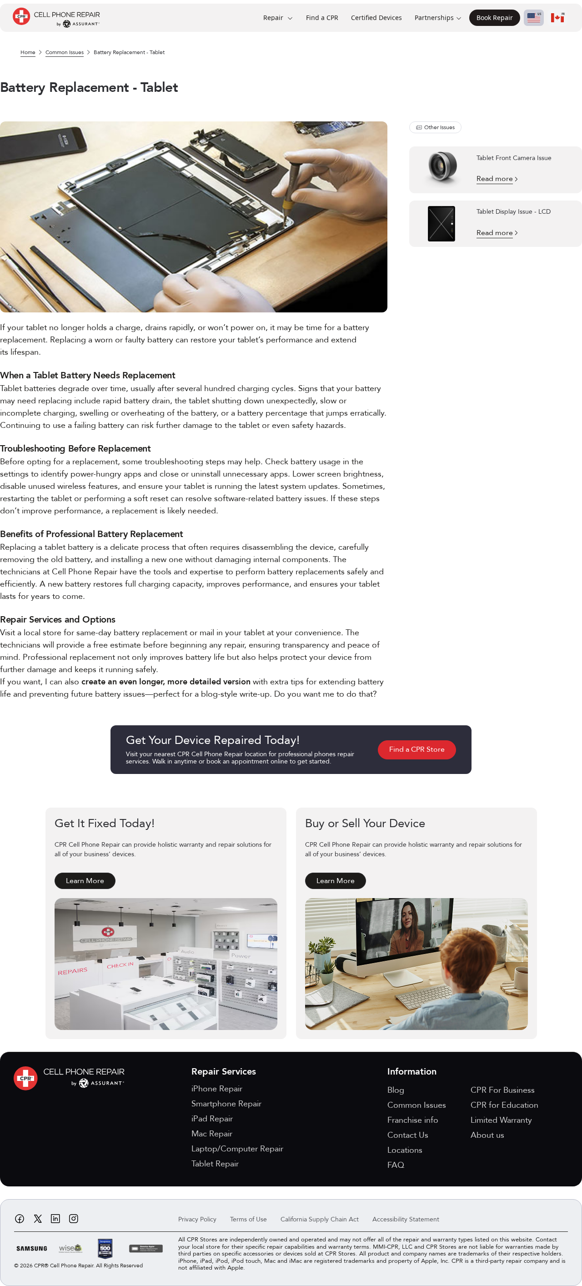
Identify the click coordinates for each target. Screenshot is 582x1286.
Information (411, 1071)
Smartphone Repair (226, 1104)
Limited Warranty (501, 1120)
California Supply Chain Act (320, 1219)
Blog (395, 1090)
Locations (404, 1150)
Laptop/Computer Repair (237, 1149)
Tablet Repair (215, 1164)
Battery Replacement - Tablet (129, 52)
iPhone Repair (216, 1089)
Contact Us (407, 1135)
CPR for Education (504, 1105)
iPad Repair (212, 1119)
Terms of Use (248, 1219)
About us (487, 1135)
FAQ (395, 1165)
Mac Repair (211, 1134)
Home (27, 52)
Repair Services (223, 1071)
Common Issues (64, 52)
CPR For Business (503, 1090)
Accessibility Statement (405, 1219)
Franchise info (412, 1120)
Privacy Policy (197, 1219)
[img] (71, 1078)
